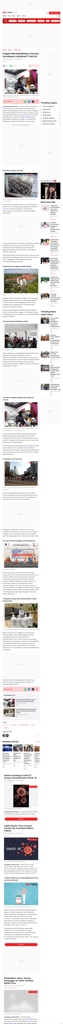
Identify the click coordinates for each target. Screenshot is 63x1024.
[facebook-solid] (29, 101)
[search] (47, 13)
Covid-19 (5, 209)
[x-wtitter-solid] (33, 101)
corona (5, 109)
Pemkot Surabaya (26, 117)
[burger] (59, 16)
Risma (32, 448)
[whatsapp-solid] (25, 101)
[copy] (37, 101)
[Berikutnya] (40, 836)
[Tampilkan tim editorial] (39, 735)
